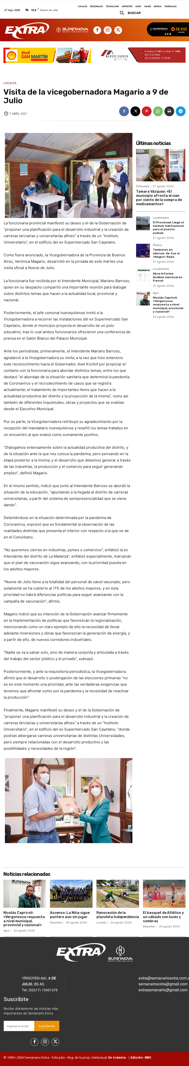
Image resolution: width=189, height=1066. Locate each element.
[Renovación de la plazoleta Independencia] (117, 894)
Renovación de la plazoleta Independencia (117, 915)
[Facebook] (97, 30)
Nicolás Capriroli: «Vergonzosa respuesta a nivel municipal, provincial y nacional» (168, 305)
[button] (128, 13)
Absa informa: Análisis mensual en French (167, 277)
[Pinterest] (147, 111)
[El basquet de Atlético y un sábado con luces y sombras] (164, 894)
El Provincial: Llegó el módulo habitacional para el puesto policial (168, 228)
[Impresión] (169, 111)
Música (157, 245)
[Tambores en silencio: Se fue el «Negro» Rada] (143, 251)
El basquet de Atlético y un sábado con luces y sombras (163, 917)
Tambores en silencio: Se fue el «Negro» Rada (166, 253)
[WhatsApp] (158, 111)
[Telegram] (181, 111)
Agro (156, 293)
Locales (9, 83)
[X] (118, 30)
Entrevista (142, 186)
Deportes (56, 922)
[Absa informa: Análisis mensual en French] (143, 274)
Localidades (161, 217)
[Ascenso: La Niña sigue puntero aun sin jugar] (71, 894)
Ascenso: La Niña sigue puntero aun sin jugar (70, 915)
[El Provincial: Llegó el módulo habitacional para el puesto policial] (143, 223)
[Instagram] (107, 30)
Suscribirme (47, 1026)
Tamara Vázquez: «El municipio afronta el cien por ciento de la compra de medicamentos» (159, 197)
